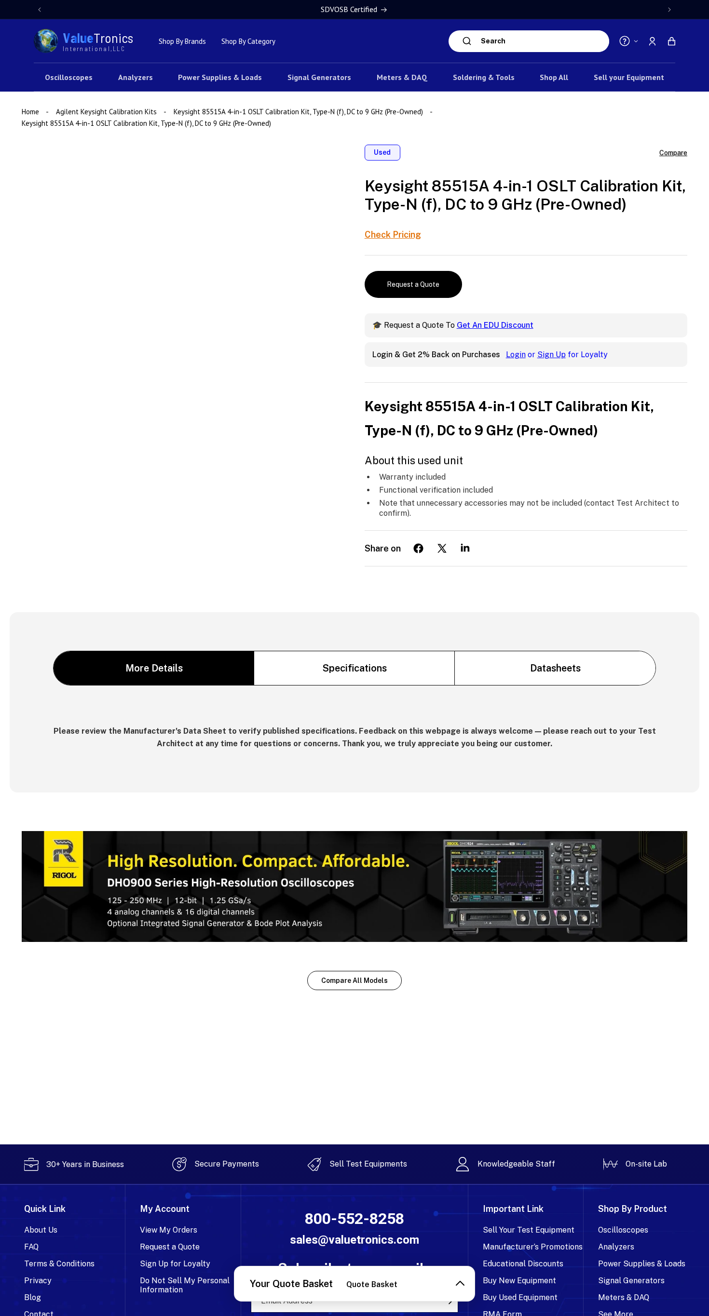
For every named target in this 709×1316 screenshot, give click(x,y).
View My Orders (168, 1230)
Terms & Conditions (59, 1263)
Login (516, 354)
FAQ (31, 1246)
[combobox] (542, 41)
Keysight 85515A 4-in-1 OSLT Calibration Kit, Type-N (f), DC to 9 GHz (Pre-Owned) (298, 111)
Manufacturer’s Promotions (533, 1246)
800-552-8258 (354, 1218)
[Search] (467, 41)
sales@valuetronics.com (354, 1240)
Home (31, 111)
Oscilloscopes (623, 1230)
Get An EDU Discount (495, 325)
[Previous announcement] (39, 9)
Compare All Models (354, 980)
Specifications (355, 668)
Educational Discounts (523, 1263)
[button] (671, 41)
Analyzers (616, 1246)
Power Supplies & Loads (641, 1263)
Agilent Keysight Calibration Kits (106, 111)
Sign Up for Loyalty (175, 1263)
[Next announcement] (669, 9)
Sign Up (551, 354)
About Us (40, 1230)
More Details (154, 668)
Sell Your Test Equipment (528, 1230)
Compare (673, 153)
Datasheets (555, 668)
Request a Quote (413, 284)
